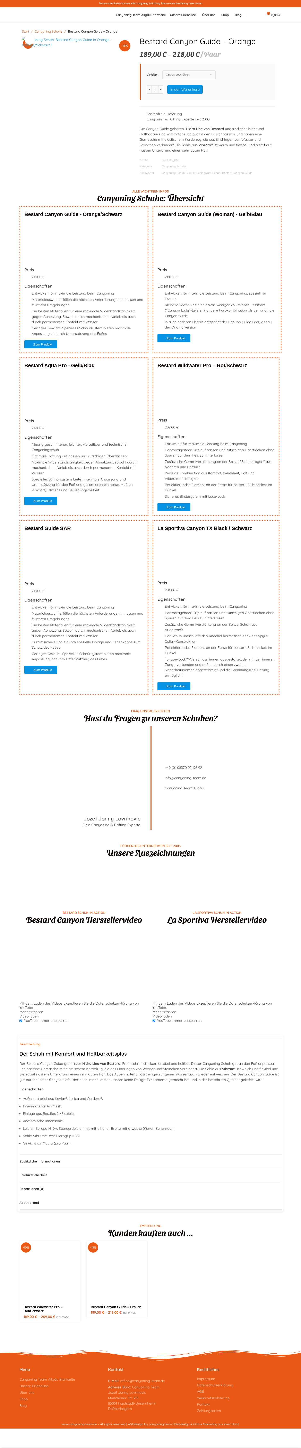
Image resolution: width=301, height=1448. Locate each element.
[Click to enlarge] (30, 39)
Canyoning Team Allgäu (184, 788)
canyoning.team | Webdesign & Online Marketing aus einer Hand (194, 1424)
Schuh (216, 172)
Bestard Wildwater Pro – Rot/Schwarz (43, 1309)
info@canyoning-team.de (185, 778)
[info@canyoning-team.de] (160, 778)
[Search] (252, 15)
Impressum (206, 1379)
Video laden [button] (29, 1016)
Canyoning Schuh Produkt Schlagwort (186, 172)
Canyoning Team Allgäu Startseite (47, 1379)
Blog (23, 1405)
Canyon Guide (243, 172)
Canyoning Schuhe (49, 31)
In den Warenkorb (185, 89)
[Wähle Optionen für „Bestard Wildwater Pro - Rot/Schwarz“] (77, 1247)
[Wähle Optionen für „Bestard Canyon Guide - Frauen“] (144, 1247)
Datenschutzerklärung (215, 1385)
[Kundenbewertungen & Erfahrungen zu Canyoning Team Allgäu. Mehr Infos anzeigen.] (150, 874)
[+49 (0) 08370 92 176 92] (160, 768)
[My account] (259, 15)
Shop (23, 1399)
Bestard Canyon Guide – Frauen (116, 1307)
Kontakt (203, 1404)
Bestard (227, 172)
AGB (200, 1391)
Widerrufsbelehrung (213, 1398)
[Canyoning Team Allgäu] (160, 788)
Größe (152, 75)
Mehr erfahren (31, 1012)
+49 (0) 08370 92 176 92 (183, 767)
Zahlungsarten (209, 1410)
